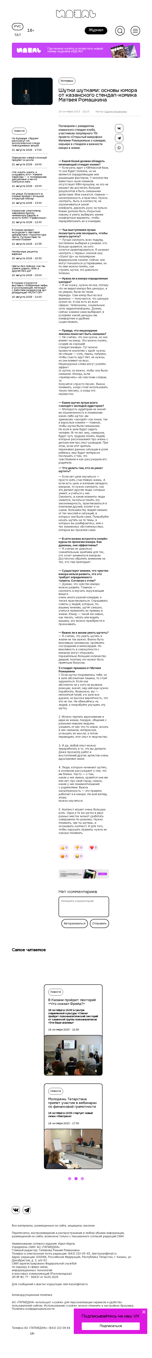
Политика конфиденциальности (33, 1308)
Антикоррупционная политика (32, 1294)
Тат (17, 35)
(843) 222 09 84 (59, 1327)
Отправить (99, 923)
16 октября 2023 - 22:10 (74, 112)
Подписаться (111, 1326)
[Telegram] (119, 138)
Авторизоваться (75, 923)
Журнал (96, 30)
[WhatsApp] (119, 148)
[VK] (16, 1210)
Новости (19, 131)
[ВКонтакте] (119, 128)
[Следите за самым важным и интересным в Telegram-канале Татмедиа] (84, 874)
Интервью (67, 81)
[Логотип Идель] (76, 14)
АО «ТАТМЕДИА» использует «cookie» (38, 1302)
